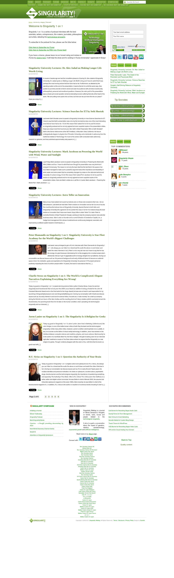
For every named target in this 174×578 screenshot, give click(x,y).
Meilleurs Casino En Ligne (87, 506)
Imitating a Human (36, 410)
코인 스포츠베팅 (87, 496)
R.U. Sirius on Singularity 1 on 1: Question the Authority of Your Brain (65, 356)
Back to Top (126, 439)
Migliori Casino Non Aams (87, 451)
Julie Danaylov (125, 174)
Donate (91, 2)
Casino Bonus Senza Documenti (87, 501)
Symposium (113, 2)
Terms (115, 520)
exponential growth (75, 429)
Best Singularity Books (37, 420)
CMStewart (123, 150)
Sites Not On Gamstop (87, 463)
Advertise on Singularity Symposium (41, 435)
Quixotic (142, 520)
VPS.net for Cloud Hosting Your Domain (121, 430)
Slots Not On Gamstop (87, 461)
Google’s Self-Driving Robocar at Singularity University (125, 86)
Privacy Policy (129, 520)
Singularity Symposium (43, 406)
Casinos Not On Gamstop (87, 483)
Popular (120, 65)
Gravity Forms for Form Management (120, 414)
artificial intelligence (92, 429)
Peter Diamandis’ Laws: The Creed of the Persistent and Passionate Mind (124, 76)
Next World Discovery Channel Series (42, 429)
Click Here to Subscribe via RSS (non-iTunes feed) (48, 50)
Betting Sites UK (87, 448)
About (38, 2)
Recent (113, 65)
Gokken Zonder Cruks (87, 471)
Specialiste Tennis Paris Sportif (87, 493)
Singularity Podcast (36, 417)
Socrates (34, 74)
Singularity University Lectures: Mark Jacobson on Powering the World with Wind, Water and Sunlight (127, 91)
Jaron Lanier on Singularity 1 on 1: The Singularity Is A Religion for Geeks (67, 316)
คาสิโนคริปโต (87, 498)
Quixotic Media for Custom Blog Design (121, 420)
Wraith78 (33, 432)
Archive (64, 2)
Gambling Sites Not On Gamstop (87, 460)
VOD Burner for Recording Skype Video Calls (123, 426)
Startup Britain (71, 5)
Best (134, 65)
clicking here (41, 58)
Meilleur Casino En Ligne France (87, 513)
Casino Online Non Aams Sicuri (87, 503)
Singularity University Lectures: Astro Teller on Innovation (59, 195)
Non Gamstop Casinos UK (87, 446)
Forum (56, 2)
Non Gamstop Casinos (87, 458)
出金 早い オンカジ (87, 494)
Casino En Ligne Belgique (87, 490)
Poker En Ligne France (87, 511)
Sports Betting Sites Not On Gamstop (87, 480)
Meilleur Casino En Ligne (87, 470)
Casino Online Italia (87, 486)
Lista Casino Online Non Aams (87, 491)
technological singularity (56, 37)
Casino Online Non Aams (87, 481)
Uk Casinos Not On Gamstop (116, 5)
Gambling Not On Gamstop (49, 5)
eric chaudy (123, 182)
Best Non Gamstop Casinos (87, 456)
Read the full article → (99, 104)
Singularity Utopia (126, 158)
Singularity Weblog (50, 13)
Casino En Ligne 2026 (87, 508)
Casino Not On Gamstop (90, 5)
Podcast (47, 2)
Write (73, 2)
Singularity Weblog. (94, 520)
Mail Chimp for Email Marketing (119, 417)
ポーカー (87, 515)
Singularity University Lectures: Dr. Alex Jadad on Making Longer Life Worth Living (127, 70)
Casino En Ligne (87, 500)
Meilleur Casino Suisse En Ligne (87, 510)
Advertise (101, 2)
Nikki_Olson (124, 166)
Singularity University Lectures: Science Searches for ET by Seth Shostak (66, 111)
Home (30, 2)
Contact (81, 2)
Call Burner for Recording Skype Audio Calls (123, 410)
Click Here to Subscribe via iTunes (41, 47)
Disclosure (121, 520)
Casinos (32, 5)
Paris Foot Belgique (87, 488)
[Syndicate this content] (31, 406)
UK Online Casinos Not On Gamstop (87, 465)
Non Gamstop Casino (87, 453)
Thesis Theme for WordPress (118, 423)
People (113, 141)
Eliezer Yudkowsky (36, 414)
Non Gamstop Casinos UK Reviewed (87, 450)
